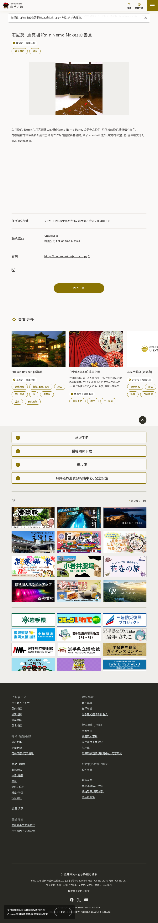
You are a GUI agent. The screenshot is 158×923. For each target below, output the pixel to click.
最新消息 (87, 780)
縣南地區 (17, 714)
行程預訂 (17, 798)
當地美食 (19, 394)
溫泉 (17, 401)
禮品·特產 (17, 792)
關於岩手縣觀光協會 (79, 891)
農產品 (46, 394)
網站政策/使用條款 (93, 791)
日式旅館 (33, 401)
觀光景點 (19, 51)
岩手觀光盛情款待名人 (95, 714)
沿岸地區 (17, 720)
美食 (14, 781)
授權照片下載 (89, 736)
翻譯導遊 (87, 708)
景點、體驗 (18, 764)
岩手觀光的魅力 (21, 703)
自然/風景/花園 (41, 386)
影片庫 (86, 747)
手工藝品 (108, 400)
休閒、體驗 (17, 775)
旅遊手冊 (87, 730)
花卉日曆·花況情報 (23, 753)
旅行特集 (17, 742)
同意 (63, 911)
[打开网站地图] (152, 5)
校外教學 (87, 769)
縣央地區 (17, 708)
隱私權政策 (88, 797)
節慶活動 (18, 808)
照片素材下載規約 (92, 742)
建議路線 (17, 747)
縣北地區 (17, 725)
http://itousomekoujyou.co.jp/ (65, 256)
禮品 (35, 51)
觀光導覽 (87, 703)
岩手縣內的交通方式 (23, 831)
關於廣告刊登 (138, 501)
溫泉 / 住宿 (18, 786)
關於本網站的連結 (92, 786)
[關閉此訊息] (145, 18)
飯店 (132, 394)
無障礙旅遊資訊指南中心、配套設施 (102, 753)
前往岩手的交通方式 (23, 825)
